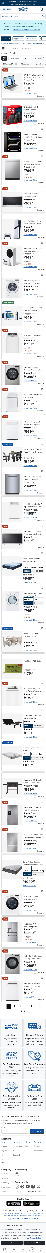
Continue (36, 1131)
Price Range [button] (37, 58)
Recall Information (14, 1213)
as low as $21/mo (29, 886)
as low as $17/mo (30, 997)
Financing (5, 1182)
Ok (12, 1243)
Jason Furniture (38, 44)
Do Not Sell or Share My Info (21, 1218)
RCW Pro (4, 1174)
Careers (4, 1178)
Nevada (16, 1142)
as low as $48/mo (30, 942)
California (38, 1142)
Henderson (17, 1146)
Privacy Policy (35, 1238)
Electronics (31, 38)
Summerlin (17, 1155)
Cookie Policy (37, 1216)
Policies (40, 1213)
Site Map (35, 1218)
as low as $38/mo (30, 848)
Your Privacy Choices (34, 1243)
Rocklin (37, 1146)
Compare (40, 96)
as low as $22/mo (30, 381)
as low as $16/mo (30, 180)
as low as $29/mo (30, 490)
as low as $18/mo (30, 235)
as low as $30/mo (30, 148)
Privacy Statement (10, 1216)
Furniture (6, 38)
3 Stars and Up (9, 64)
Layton (4, 1150)
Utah (3, 1142)
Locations (6, 1139)
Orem (3, 1155)
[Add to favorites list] (42, 70)
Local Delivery (25, 44)
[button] (9, 3)
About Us (5, 1191)
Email (3, 1127)
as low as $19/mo (30, 910)
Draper (4, 1146)
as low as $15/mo (30, 93)
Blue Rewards (6, 1187)
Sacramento (38, 1150)
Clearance (14, 44)
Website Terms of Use (28, 1213)
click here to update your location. (26, 30)
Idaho (28, 1142)
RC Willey (5, 44)
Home (4, 1213)
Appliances (18, 38)
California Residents (24, 1216)
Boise (27, 1146)
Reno (15, 1150)
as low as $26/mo (30, 821)
